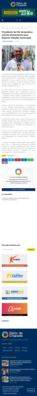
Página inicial (5, 27)
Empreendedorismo (8, 350)
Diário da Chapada (8, 41)
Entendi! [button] (30, 390)
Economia (17, 348)
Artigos (4, 348)
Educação (24, 348)
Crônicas (11, 348)
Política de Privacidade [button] (10, 393)
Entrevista (17, 350)
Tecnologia (24, 350)
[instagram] (20, 20)
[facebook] (17, 20)
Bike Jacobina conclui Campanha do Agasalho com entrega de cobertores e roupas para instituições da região (21, 378)
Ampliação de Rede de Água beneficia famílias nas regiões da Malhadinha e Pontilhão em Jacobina (20, 362)
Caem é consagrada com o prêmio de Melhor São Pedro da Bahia (22, 370)
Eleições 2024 (12, 27)
